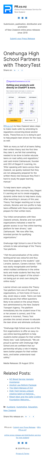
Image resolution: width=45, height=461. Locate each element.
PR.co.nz (20, 6)
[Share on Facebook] (22, 70)
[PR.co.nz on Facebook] (26, 18)
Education (32, 407)
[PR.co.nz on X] (22, 18)
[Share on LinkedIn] (14, 70)
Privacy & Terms (22, 454)
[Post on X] (18, 70)
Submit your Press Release (22, 38)
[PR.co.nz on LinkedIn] (18, 18)
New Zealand (9, 410)
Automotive (21, 407)
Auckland (11, 407)
